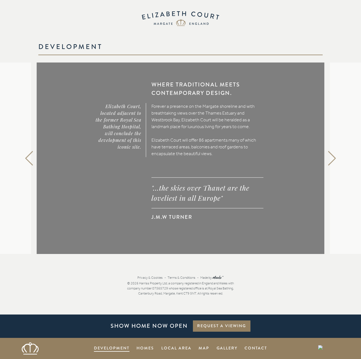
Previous (29, 158)
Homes (145, 348)
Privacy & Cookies (150, 278)
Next (332, 158)
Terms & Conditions (181, 278)
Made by (212, 278)
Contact (256, 348)
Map (204, 348)
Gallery (227, 348)
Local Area (176, 348)
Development (111, 348)
